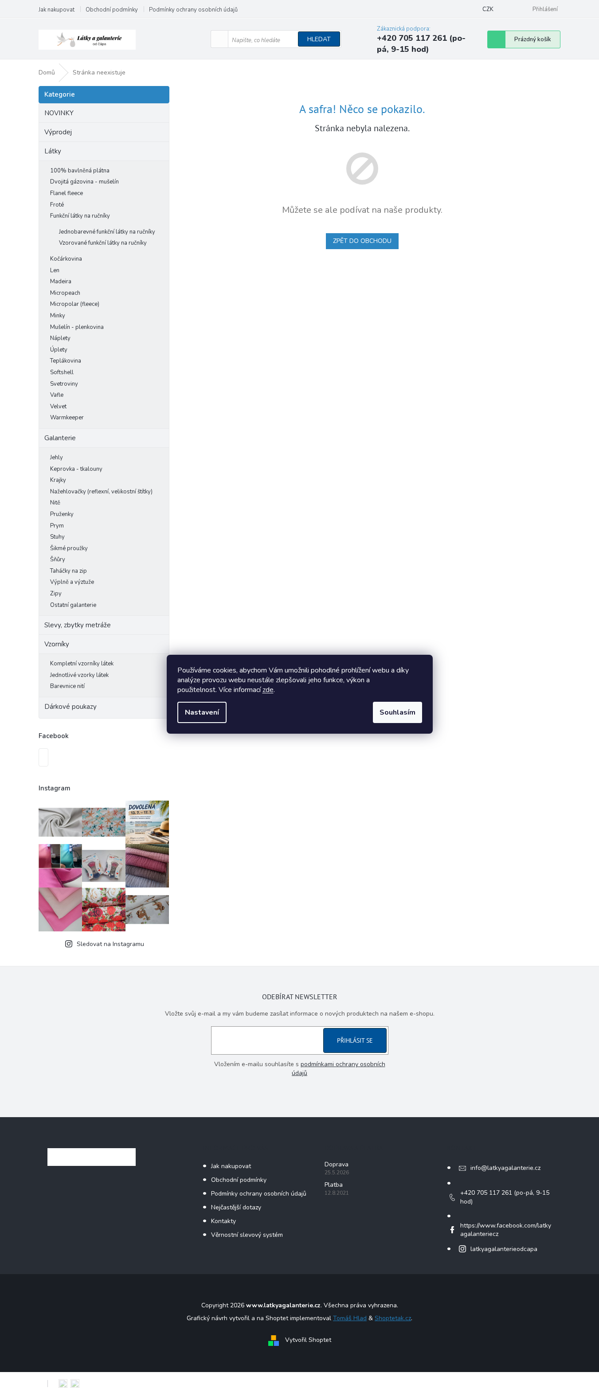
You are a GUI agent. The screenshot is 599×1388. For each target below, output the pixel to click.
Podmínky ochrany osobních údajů (193, 10)
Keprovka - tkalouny (76, 469)
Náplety (60, 338)
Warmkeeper (67, 418)
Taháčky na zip (68, 571)
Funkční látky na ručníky (80, 216)
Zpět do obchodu (362, 241)
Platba (334, 1185)
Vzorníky (56, 644)
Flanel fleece (66, 193)
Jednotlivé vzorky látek (79, 675)
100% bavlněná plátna (80, 171)
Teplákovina (65, 361)
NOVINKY (59, 113)
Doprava (336, 1164)
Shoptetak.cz (393, 1318)
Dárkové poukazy (70, 706)
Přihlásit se (355, 1040)
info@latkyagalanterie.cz (505, 1168)
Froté (57, 205)
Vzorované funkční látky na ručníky (103, 243)
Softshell (62, 372)
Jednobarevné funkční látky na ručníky (107, 232)
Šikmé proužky (69, 548)
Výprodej (58, 132)
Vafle (56, 395)
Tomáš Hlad (350, 1318)
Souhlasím (397, 712)
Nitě (55, 503)
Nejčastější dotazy (236, 1207)
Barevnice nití (67, 686)
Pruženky (62, 514)
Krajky (58, 480)
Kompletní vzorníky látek (82, 664)
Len (54, 270)
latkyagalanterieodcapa (503, 1249)
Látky (52, 151)
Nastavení (202, 712)
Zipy (56, 594)
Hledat (319, 39)
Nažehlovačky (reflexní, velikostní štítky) (101, 492)
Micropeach (65, 293)
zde (268, 690)
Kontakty (223, 1221)
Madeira (60, 281)
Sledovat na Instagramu (110, 944)
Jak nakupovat (56, 10)
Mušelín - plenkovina (77, 327)
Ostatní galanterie (73, 605)
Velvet (58, 407)
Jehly (56, 457)
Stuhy (57, 537)
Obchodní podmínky (112, 10)
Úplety (58, 350)
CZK (488, 9)
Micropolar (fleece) (74, 304)
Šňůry (57, 559)
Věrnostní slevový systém (247, 1235)
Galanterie (60, 438)
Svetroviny (64, 384)
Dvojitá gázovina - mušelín (84, 182)
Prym (57, 526)
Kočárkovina (66, 259)
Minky (57, 316)
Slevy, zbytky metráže (77, 625)
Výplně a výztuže (72, 582)
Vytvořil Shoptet (308, 1340)
